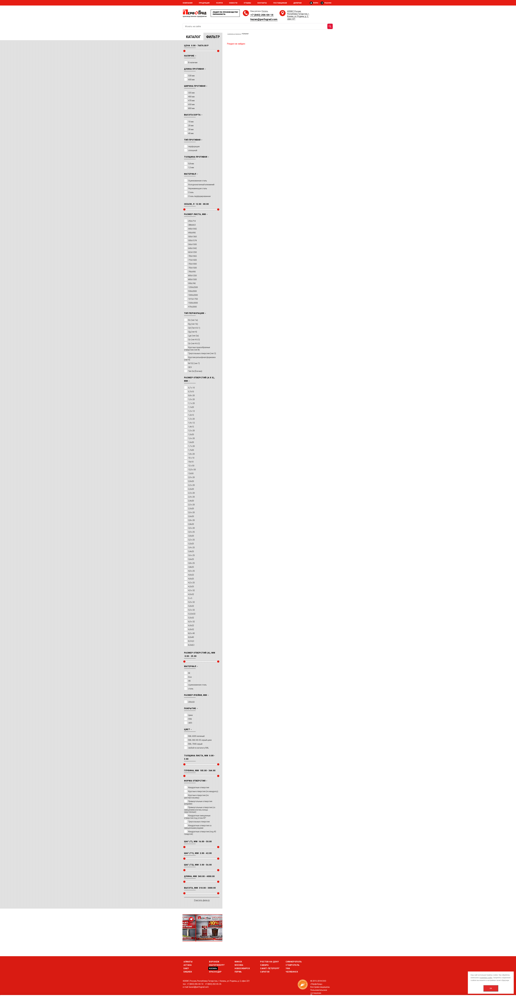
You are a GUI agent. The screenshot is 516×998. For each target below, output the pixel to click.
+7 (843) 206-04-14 (261, 14)
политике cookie (486, 978)
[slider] (184, 51)
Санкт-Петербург (270, 968)
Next (218, 926)
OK (491, 988)
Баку (186, 968)
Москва (239, 965)
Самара (264, 965)
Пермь (238, 972)
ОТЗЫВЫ (247, 3)
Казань (213, 968)
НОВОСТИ (233, 3)
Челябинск (292, 972)
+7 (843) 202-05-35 (213, 984)
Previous (187, 926)
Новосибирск (242, 968)
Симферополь (294, 962)
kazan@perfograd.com (263, 19)
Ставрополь (293, 965)
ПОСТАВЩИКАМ (280, 3)
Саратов (264, 972)
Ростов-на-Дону (269, 962)
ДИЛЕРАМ (297, 3)
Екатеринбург (217, 965)
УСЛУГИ (219, 3)
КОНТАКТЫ (262, 3)
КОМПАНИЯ (187, 3)
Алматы (188, 962)
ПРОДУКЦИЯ (204, 3)
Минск (238, 962)
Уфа (288, 968)
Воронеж (214, 962)
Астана (188, 965)
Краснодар (215, 972)
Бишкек (188, 972)
